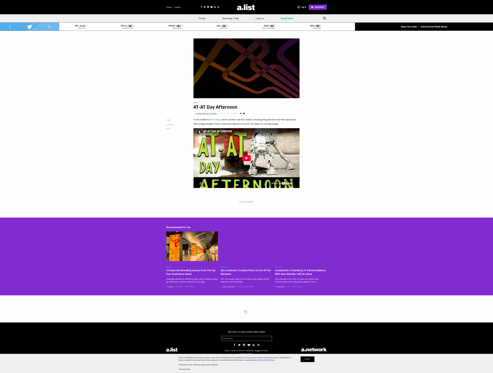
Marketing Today (230, 18)
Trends (201, 18)
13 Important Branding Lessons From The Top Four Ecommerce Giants (190, 272)
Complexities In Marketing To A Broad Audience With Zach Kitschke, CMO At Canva (300, 272)
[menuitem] (202, 18)
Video (195, 102)
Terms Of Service (237, 350)
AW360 (169, 267)
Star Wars (170, 125)
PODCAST (278, 267)
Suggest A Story (261, 350)
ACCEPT (307, 359)
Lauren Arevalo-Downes (206, 113)
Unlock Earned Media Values (434, 26)
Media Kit (249, 350)
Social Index (287, 18)
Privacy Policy (250, 358)
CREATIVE (224, 267)
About (227, 350)
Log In (303, 7)
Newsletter (319, 7)
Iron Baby (216, 119)
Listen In (260, 18)
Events (169, 7)
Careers (177, 7)
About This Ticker (409, 26)
